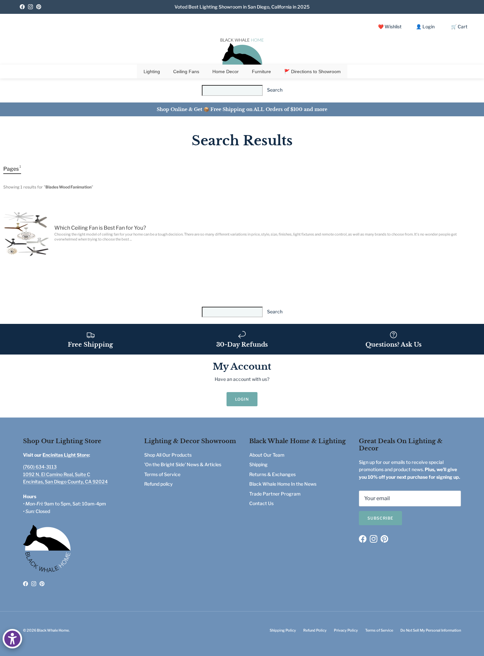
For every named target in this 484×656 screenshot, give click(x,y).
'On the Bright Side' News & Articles (182, 464)
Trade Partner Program (275, 494)
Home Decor (225, 71)
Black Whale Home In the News (282, 484)
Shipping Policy (283, 630)
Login (242, 399)
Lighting (152, 71)
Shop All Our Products (168, 455)
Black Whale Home (53, 630)
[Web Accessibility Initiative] (12, 638)
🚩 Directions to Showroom (312, 71)
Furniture (261, 71)
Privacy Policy (346, 630)
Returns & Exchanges (272, 474)
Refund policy (158, 484)
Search (274, 90)
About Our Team (266, 455)
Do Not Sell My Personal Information (430, 630)
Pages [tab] (12, 168)
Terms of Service (162, 474)
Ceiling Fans (186, 71)
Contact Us (261, 503)
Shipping (258, 464)
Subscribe (380, 518)
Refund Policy (315, 630)
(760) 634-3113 (40, 467)
